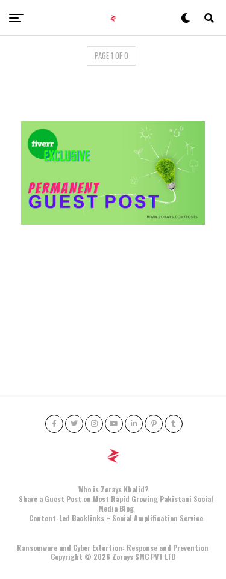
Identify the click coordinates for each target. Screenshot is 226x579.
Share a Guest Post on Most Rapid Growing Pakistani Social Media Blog (116, 503)
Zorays (122, 556)
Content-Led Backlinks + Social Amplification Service (116, 518)
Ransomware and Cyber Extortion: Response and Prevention (113, 547)
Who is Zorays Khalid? (113, 489)
